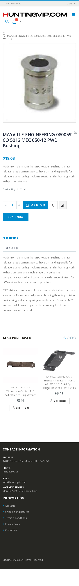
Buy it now (15, 217)
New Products (64, 377)
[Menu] (73, 14)
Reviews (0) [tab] (12, 248)
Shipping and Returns (17, 511)
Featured (15, 387)
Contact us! (11, 530)
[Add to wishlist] (54, 205)
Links (70, 3)
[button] (65, 338)
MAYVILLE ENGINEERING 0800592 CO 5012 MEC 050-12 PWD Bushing (38, 140)
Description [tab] (10, 238)
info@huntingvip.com (14, 482)
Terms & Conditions (16, 518)
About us (10, 505)
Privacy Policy (12, 524)
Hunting (25, 387)
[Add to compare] (63, 205)
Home (4, 33)
